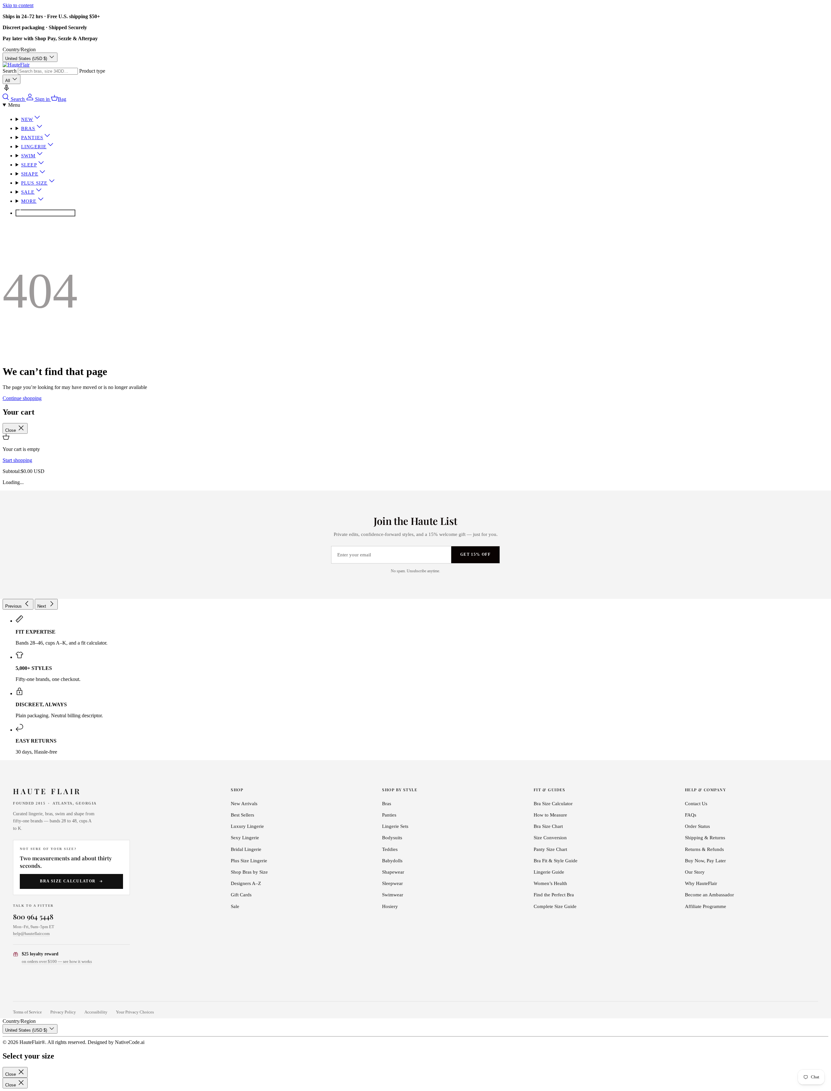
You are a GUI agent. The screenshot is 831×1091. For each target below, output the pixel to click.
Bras (28, 128)
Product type (92, 71)
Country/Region (19, 49)
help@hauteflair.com (31, 933)
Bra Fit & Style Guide (555, 860)
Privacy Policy (63, 1012)
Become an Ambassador (709, 894)
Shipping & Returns (705, 837)
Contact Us (696, 803)
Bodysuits (392, 837)
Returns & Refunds (704, 849)
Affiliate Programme (705, 906)
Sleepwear (392, 883)
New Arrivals (244, 803)
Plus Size (34, 183)
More (29, 201)
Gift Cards (241, 894)
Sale (28, 192)
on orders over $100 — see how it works (57, 961)
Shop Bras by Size (249, 872)
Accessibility (95, 1012)
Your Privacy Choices (135, 1012)
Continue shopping (22, 398)
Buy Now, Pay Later (705, 860)
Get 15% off (475, 554)
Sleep (29, 164)
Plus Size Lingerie (249, 860)
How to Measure (550, 815)
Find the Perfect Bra (554, 894)
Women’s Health (550, 883)
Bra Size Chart (548, 826)
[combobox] (48, 71)
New (27, 119)
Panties (32, 137)
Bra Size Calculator (67, 881)
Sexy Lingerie (245, 837)
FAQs (690, 815)
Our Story (695, 872)
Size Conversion (550, 837)
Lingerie (33, 146)
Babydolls (392, 860)
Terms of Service (27, 1012)
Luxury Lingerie (247, 826)
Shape (29, 173)
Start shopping (17, 460)
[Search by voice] (6, 90)
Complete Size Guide (555, 906)
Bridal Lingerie (246, 849)
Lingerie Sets (395, 826)
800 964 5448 (33, 916)
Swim (28, 155)
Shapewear (393, 872)
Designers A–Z (246, 883)
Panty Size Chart (550, 849)
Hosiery (390, 906)
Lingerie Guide (549, 872)
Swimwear (392, 894)
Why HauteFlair (701, 883)
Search (10, 71)
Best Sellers (242, 815)
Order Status (697, 826)
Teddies (390, 849)
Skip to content (18, 5)
